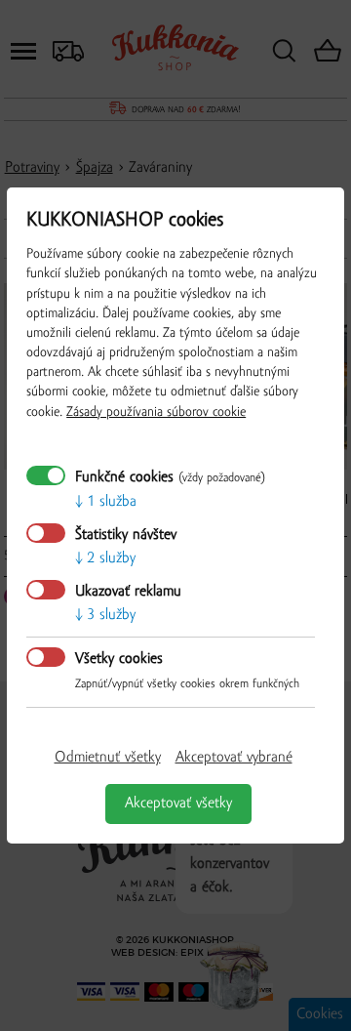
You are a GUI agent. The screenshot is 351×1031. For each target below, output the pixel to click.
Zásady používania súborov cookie (156, 412)
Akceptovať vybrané (234, 757)
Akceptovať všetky (178, 803)
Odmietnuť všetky (108, 757)
